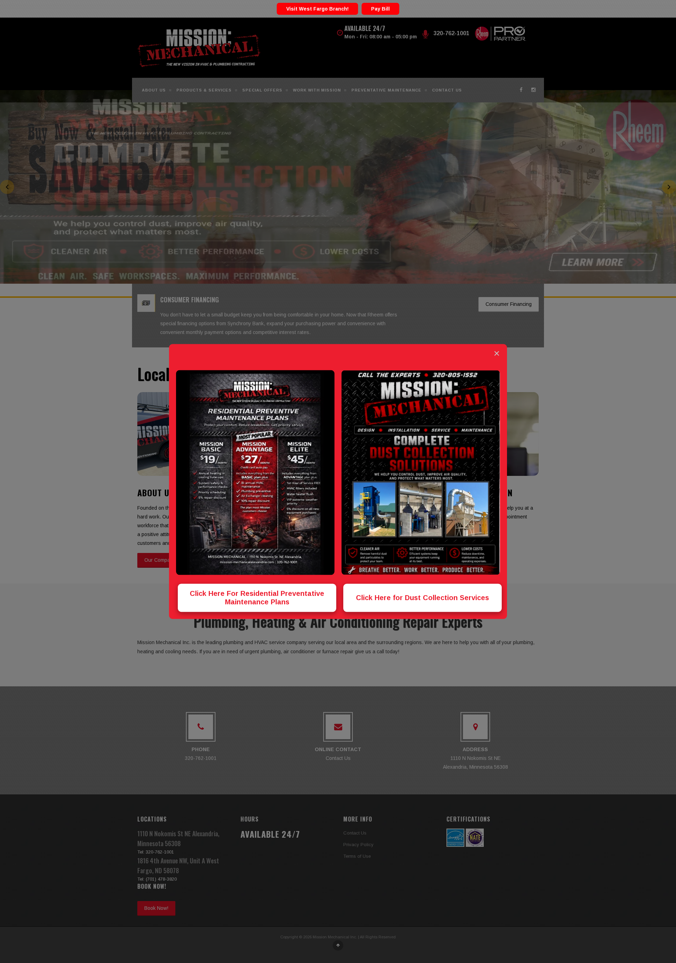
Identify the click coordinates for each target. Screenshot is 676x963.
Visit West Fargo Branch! (317, 9)
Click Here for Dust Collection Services (422, 598)
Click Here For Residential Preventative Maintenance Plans (257, 598)
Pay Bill (380, 9)
